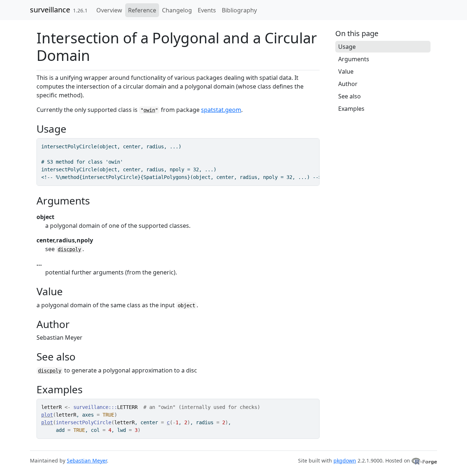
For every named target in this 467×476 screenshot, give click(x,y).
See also (349, 96)
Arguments (353, 59)
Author (348, 84)
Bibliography (239, 10)
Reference (142, 10)
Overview (109, 10)
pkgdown (344, 460)
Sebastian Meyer (87, 460)
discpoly (69, 249)
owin (149, 110)
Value (346, 71)
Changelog (177, 10)
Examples (351, 109)
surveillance (50, 10)
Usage (347, 47)
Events (207, 10)
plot (47, 415)
